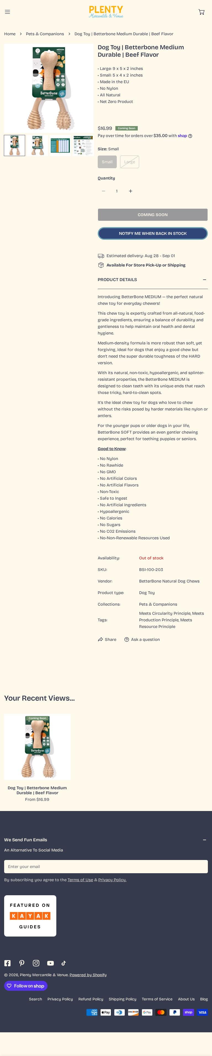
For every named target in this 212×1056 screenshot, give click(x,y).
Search (35, 999)
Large (129, 161)
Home (9, 33)
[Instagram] (36, 963)
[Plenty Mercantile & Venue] (106, 12)
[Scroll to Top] (202, 1026)
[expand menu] (7, 11)
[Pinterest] (22, 963)
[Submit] (200, 866)
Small (107, 161)
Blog (204, 999)
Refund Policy (90, 999)
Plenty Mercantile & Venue (44, 975)
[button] (202, 12)
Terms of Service (157, 999)
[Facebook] (7, 963)
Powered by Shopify (88, 975)
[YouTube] (50, 963)
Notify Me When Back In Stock (153, 233)
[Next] (81, 89)
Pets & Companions (45, 33)
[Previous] (17, 89)
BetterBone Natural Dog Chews (169, 581)
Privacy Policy (60, 999)
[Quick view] (60, 773)
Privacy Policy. (112, 879)
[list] (49, 88)
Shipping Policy (122, 999)
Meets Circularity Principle (164, 613)
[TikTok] (65, 963)
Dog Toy (147, 592)
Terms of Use (80, 879)
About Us (186, 999)
